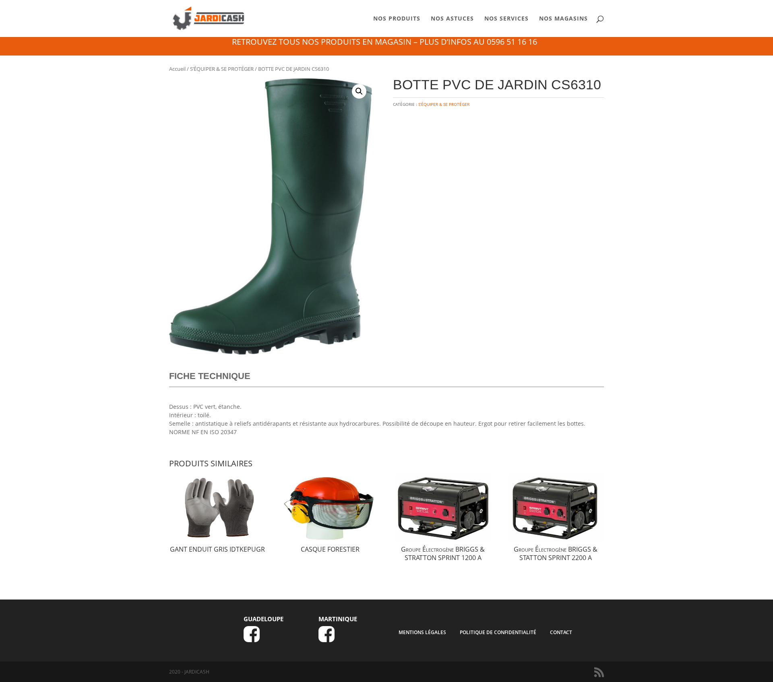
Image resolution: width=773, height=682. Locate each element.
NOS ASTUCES (452, 19)
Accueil (177, 68)
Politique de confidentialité (498, 632)
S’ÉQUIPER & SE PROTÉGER (222, 68)
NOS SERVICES (506, 19)
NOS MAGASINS (563, 19)
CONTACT (561, 632)
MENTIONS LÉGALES (422, 632)
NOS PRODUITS (396, 19)
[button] (359, 91)
